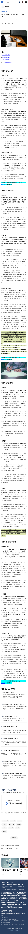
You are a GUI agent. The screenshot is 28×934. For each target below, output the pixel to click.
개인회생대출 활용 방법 (7, 62)
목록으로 (14, 837)
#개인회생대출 (4, 11)
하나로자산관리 (6, 2)
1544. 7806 (7, 816)
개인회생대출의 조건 (6, 57)
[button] (25, 855)
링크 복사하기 (20, 19)
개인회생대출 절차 (6, 60)
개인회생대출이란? (6, 55)
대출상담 (3, 184)
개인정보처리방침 (14, 931)
